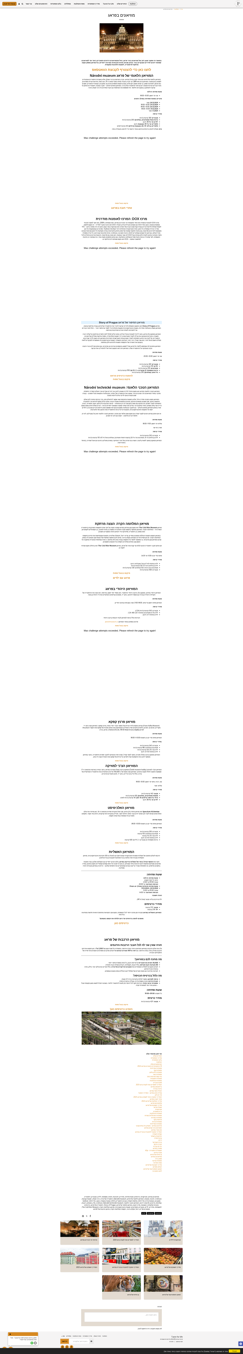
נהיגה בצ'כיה (157, 1089)
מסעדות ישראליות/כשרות (153, 1115)
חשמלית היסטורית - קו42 (153, 1150)
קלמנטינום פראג (156, 1103)
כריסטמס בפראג (156, 1087)
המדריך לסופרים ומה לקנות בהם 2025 (149, 1085)
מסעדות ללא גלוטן (156, 1072)
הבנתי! (234, 1351)
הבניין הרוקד (158, 1144)
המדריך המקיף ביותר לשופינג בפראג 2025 (147, 1097)
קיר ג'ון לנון (158, 1095)
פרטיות (171, 1341)
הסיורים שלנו (157, 1056)
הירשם (64, 1341)
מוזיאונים (158, 1213)
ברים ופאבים (157, 1111)
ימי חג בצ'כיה (157, 1146)
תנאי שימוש (179, 1341)
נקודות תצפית (157, 1134)
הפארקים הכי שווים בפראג (153, 1128)
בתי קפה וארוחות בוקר (154, 1076)
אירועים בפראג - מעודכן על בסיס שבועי (149, 1126)
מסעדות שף (158, 1070)
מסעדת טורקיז (157, 1161)
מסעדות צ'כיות (157, 1122)
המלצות (176, 9)
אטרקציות (158, 1109)
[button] (22, 4)
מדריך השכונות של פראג (154, 1165)
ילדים (143, 1213)
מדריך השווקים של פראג (154, 1105)
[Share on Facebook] (90, 1215)
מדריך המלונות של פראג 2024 (152, 1101)
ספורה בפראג (157, 1148)
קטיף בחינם (158, 1152)
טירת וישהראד (157, 1142)
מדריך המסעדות (156, 1058)
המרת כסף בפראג (156, 1091)
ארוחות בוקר (157, 1119)
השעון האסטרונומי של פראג (152, 1169)
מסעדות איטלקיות (156, 1080)
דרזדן (160, 1140)
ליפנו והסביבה (157, 1171)
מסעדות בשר (157, 1074)
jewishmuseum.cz (111, 622)
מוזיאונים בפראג (156, 1156)
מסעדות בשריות (156, 1117)
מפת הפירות (157, 1163)
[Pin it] (83, 1215)
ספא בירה (158, 1159)
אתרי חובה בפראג (156, 1099)
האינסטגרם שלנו (156, 1064)
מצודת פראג (158, 1107)
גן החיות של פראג (156, 1154)
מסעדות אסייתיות (156, 1068)
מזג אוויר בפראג (156, 1130)
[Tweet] (87, 1215)
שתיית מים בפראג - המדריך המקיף (150, 1093)
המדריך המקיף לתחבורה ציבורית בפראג (148, 1132)
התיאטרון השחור (156, 1136)
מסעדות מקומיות (156, 1078)
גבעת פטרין (158, 1138)
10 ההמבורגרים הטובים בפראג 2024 (149, 1066)
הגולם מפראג (157, 1167)
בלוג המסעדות (157, 1060)
